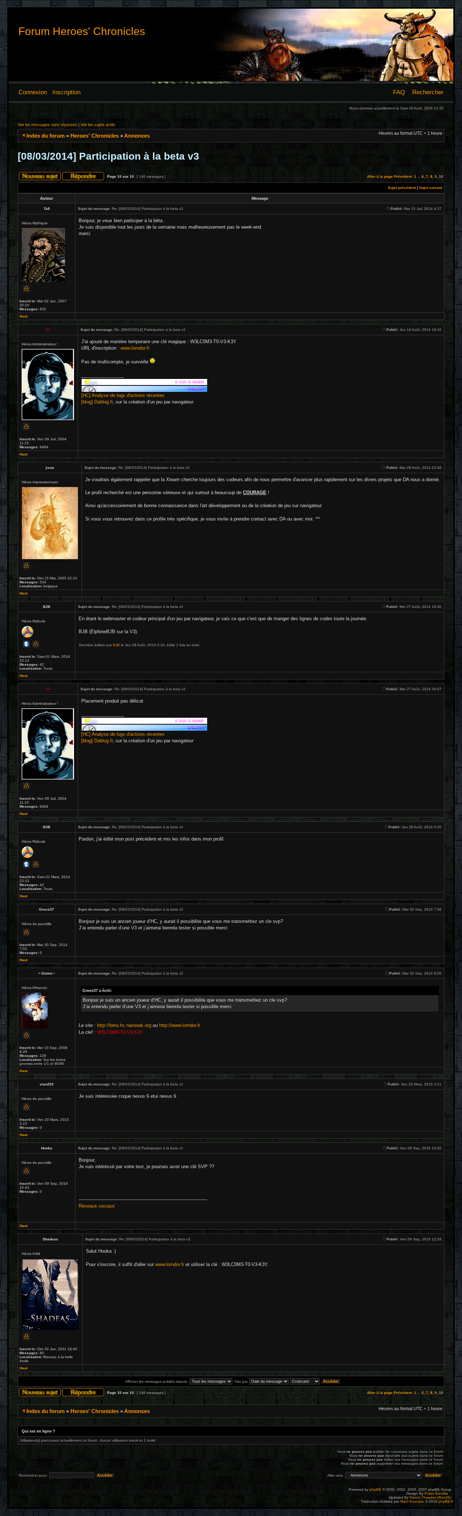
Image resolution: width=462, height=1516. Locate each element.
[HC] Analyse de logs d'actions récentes (123, 395)
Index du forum (45, 136)
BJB (116, 645)
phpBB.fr (446, 1501)
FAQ (399, 92)
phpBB (375, 1489)
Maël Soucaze (412, 1501)
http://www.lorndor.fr (179, 1025)
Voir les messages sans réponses (47, 124)
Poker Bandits (436, 1493)
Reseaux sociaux (97, 1206)
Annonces (137, 136)
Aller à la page (380, 176)
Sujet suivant (430, 188)
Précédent (403, 176)
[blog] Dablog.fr (97, 402)
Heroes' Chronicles (94, 136)
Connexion (32, 92)
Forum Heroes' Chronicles (81, 31)
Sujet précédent (402, 188)
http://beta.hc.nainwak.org (124, 1025)
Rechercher (428, 92)
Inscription (66, 92)
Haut (23, 316)
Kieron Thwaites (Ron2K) (430, 1497)
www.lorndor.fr (135, 348)
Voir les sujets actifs (97, 124)
